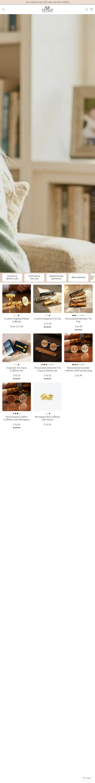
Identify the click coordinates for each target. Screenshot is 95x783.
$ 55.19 (16, 375)
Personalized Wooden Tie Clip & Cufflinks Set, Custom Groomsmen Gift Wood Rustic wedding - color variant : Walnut (46, 364)
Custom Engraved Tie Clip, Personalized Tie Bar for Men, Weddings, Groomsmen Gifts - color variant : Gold (45, 315)
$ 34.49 (78, 326)
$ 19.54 (47, 424)
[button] (86, 9)
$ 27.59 (47, 323)
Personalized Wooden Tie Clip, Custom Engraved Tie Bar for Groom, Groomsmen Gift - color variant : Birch (77, 315)
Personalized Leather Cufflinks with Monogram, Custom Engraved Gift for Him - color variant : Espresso (17, 413)
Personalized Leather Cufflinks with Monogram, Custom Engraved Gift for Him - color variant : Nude (19, 413)
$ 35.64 (16, 424)
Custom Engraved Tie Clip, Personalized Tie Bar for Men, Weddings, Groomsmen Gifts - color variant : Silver (47, 315)
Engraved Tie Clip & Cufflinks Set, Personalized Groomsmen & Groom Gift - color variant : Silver (16, 364)
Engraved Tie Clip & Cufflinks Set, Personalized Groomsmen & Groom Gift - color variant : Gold (14, 364)
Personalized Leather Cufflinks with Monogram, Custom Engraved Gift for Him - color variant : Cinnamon (15, 413)
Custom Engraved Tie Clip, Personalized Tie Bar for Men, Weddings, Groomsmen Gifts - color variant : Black (49, 315)
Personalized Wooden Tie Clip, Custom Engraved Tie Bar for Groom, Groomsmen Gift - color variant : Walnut (73, 315)
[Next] (91, 277)
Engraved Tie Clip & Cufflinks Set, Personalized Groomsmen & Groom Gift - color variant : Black (18, 364)
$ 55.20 (47, 375)
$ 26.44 (78, 375)
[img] (47, 327)
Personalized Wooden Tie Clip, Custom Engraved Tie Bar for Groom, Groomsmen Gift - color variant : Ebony (75, 315)
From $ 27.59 (16, 326)
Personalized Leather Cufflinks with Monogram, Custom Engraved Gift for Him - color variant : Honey (13, 413)
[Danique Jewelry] (47, 9)
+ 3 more (82, 315)
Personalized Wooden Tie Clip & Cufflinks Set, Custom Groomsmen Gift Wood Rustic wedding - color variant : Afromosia (42, 364)
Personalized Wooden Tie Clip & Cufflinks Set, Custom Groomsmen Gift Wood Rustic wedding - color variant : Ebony (44, 364)
